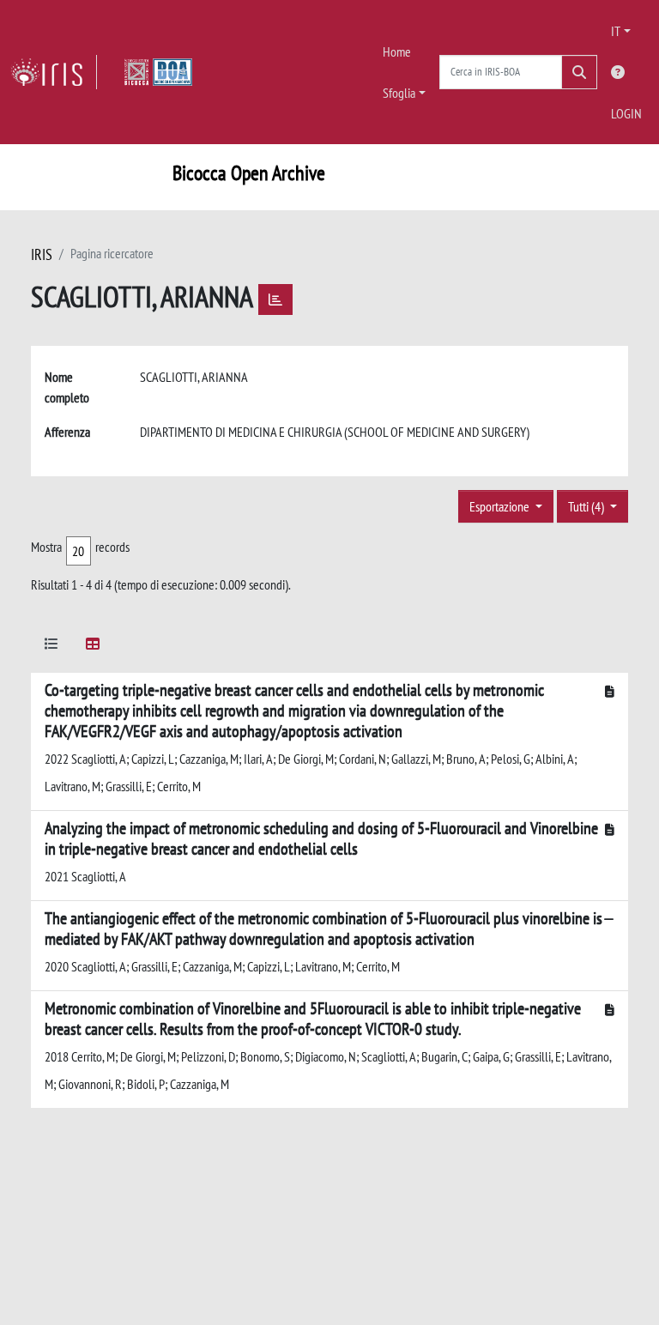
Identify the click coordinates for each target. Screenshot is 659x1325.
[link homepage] (53, 72)
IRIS (41, 254)
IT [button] (615, 30)
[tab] (51, 646)
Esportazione (500, 506)
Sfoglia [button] (399, 92)
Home (397, 51)
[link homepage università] (158, 72)
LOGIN (626, 113)
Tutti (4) (587, 506)
